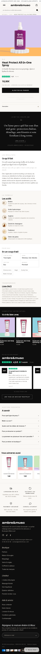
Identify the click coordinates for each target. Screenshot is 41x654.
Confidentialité (6, 618)
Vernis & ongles (7, 562)
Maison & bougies (7, 555)
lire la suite (19, 141)
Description (5, 106)
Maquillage (5, 559)
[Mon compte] (32, 5)
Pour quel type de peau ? (10, 415)
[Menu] (4, 5)
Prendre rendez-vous (9, 594)
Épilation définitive (8, 590)
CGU (3, 646)
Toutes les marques (8, 569)
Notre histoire (6, 608)
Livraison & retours (8, 611)
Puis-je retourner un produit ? (12, 431)
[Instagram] (3, 535)
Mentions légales (32, 644)
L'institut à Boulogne (8, 580)
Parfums (4, 552)
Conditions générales (9, 615)
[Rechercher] (37, 10)
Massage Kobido (7, 583)
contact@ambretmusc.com (20, 542)
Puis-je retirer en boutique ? (11, 441)
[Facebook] (10, 535)
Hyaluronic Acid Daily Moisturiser (9, 473)
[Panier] (36, 5)
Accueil (5, 14)
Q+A (11, 14)
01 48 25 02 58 (6, 542)
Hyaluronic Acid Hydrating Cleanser (25, 473)
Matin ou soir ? (7, 421)
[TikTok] (7, 535)
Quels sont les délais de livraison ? (14, 426)
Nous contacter (7, 604)
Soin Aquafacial (7, 587)
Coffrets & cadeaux (8, 566)
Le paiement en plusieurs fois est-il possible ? (18, 436)
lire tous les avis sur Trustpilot (17, 397)
